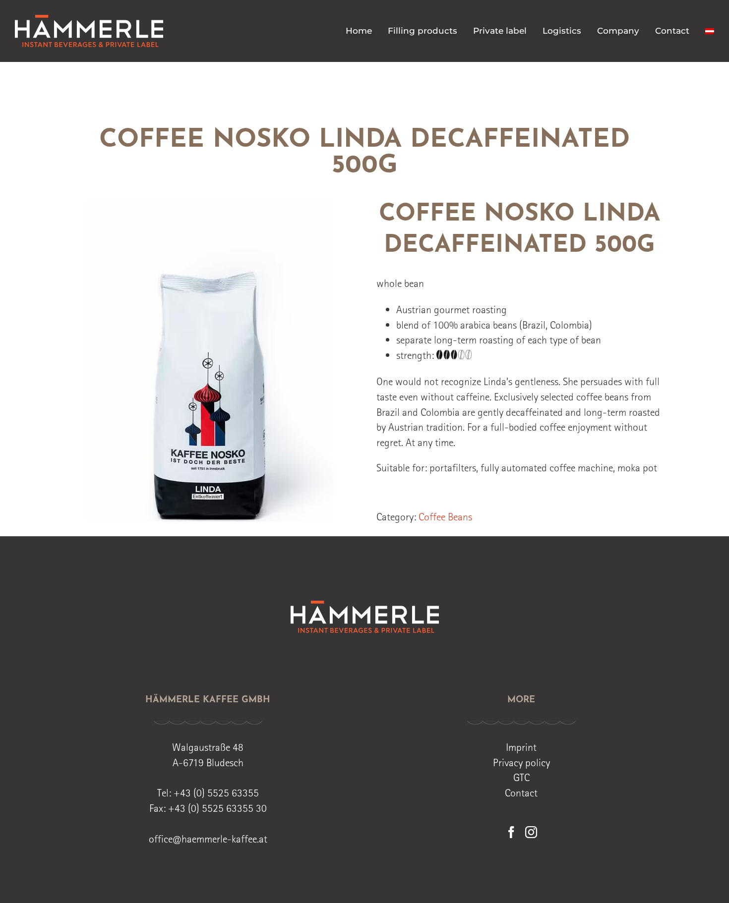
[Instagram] (531, 832)
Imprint (521, 746)
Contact (521, 792)
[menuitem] (709, 31)
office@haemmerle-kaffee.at (208, 838)
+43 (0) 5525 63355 (216, 792)
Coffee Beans (445, 516)
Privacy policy (521, 762)
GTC (521, 777)
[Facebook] (511, 832)
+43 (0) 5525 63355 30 (217, 807)
